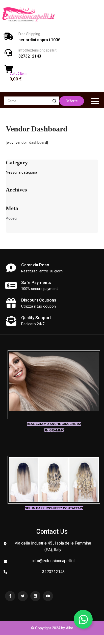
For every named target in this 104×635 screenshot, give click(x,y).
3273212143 (29, 56)
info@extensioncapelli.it (37, 50)
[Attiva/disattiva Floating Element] (83, 619)
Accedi (11, 218)
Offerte (72, 101)
